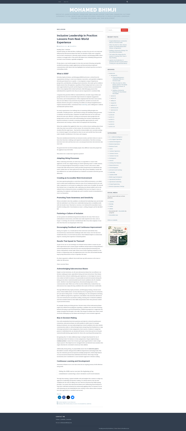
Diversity (67, 403)
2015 (112, 126)
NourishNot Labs (113, 215)
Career (111, 148)
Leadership (88, 403)
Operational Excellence (115, 179)
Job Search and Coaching (115, 170)
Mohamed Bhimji (93, 10)
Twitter (111, 206)
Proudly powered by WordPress (106, 428)
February (115, 107)
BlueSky (111, 204)
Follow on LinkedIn (112, 220)
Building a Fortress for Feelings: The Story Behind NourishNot (119, 92)
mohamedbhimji (72, 46)
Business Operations (62, 402)
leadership (84, 104)
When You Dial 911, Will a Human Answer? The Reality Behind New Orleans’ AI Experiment (118, 46)
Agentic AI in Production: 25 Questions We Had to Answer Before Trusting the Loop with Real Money (118, 61)
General (111, 160)
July (114, 96)
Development (112, 158)
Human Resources (71, 402)
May (114, 100)
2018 (112, 124)
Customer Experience (114, 151)
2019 (112, 121)
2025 (112, 112)
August (114, 75)
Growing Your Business (115, 163)
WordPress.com (125, 428)
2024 (112, 114)
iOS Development (113, 167)
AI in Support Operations (115, 139)
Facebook (69, 419)
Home (59, 1)
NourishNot (122, 211)
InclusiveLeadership (81, 403)
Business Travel (113, 146)
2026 (112, 73)
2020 (112, 119)
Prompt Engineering (114, 184)
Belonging (60, 403)
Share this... (59, 394)
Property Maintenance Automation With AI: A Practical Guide (118, 79)
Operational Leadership (115, 181)
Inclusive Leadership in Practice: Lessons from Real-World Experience (77, 39)
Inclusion (75, 403)
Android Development (114, 141)
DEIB (64, 403)
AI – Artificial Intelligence (115, 137)
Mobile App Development (115, 177)
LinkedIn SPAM (113, 174)
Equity (71, 403)
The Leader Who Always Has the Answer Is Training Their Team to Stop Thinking (117, 56)
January (115, 110)
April (114, 103)
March (114, 105)
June (114, 98)
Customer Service (113, 153)
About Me (66, 1)
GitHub (111, 208)
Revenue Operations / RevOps (116, 186)
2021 (112, 117)
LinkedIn (111, 201)
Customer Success (113, 155)
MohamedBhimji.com (66, 422)
